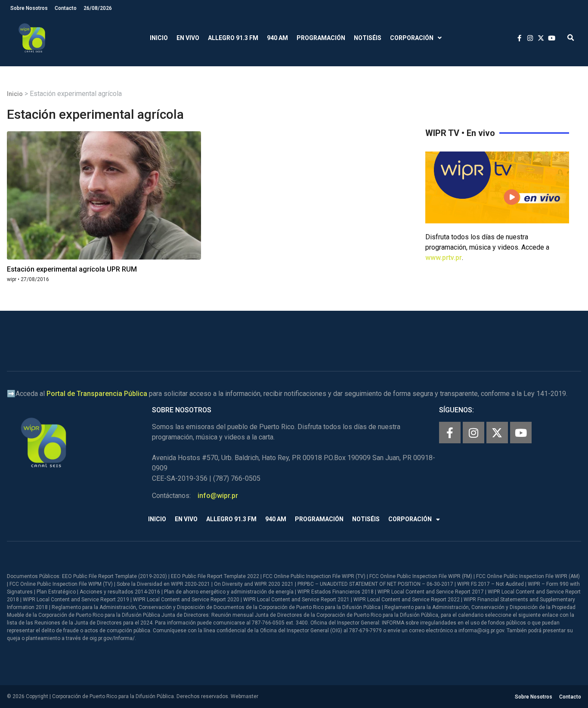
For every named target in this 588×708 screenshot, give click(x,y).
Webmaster (244, 696)
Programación (321, 37)
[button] (570, 38)
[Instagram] (473, 432)
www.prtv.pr (443, 258)
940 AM (277, 37)
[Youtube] (521, 432)
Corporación (411, 37)
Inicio (159, 37)
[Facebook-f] (450, 432)
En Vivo (187, 37)
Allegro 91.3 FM (233, 37)
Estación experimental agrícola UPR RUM (72, 269)
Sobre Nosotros (29, 8)
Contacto (66, 8)
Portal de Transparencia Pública (96, 394)
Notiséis (367, 37)
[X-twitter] (497, 432)
